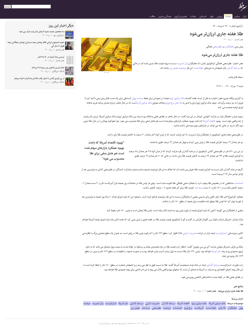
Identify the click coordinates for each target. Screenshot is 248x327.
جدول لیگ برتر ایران (104, 323)
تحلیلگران (229, 46)
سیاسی (237, 16)
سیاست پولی (137, 98)
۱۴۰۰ (227, 26)
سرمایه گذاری (213, 265)
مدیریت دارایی (190, 233)
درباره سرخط (122, 323)
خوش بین (173, 68)
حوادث (193, 16)
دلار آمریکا (216, 251)
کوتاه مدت (198, 68)
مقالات (152, 16)
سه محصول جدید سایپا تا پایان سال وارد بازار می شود (41, 32)
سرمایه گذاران (233, 68)
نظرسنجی (217, 46)
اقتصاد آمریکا (209, 121)
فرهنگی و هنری (164, 16)
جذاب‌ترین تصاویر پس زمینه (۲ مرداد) (48, 68)
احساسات (238, 183)
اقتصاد (228, 16)
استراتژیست (221, 233)
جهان (212, 16)
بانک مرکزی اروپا (177, 98)
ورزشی (220, 16)
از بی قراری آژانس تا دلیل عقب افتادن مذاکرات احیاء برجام (39, 78)
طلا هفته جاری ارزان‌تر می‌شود (230, 291)
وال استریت (182, 63)
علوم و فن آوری (180, 16)
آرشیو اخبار (236, 26)
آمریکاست (199, 308)
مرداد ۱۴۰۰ (218, 26)
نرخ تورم (170, 103)
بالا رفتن (178, 103)
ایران (244, 16)
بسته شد (199, 188)
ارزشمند (182, 68)
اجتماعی (202, 16)
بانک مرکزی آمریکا (143, 103)
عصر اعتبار (211, 291)
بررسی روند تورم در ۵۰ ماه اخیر (50, 57)
